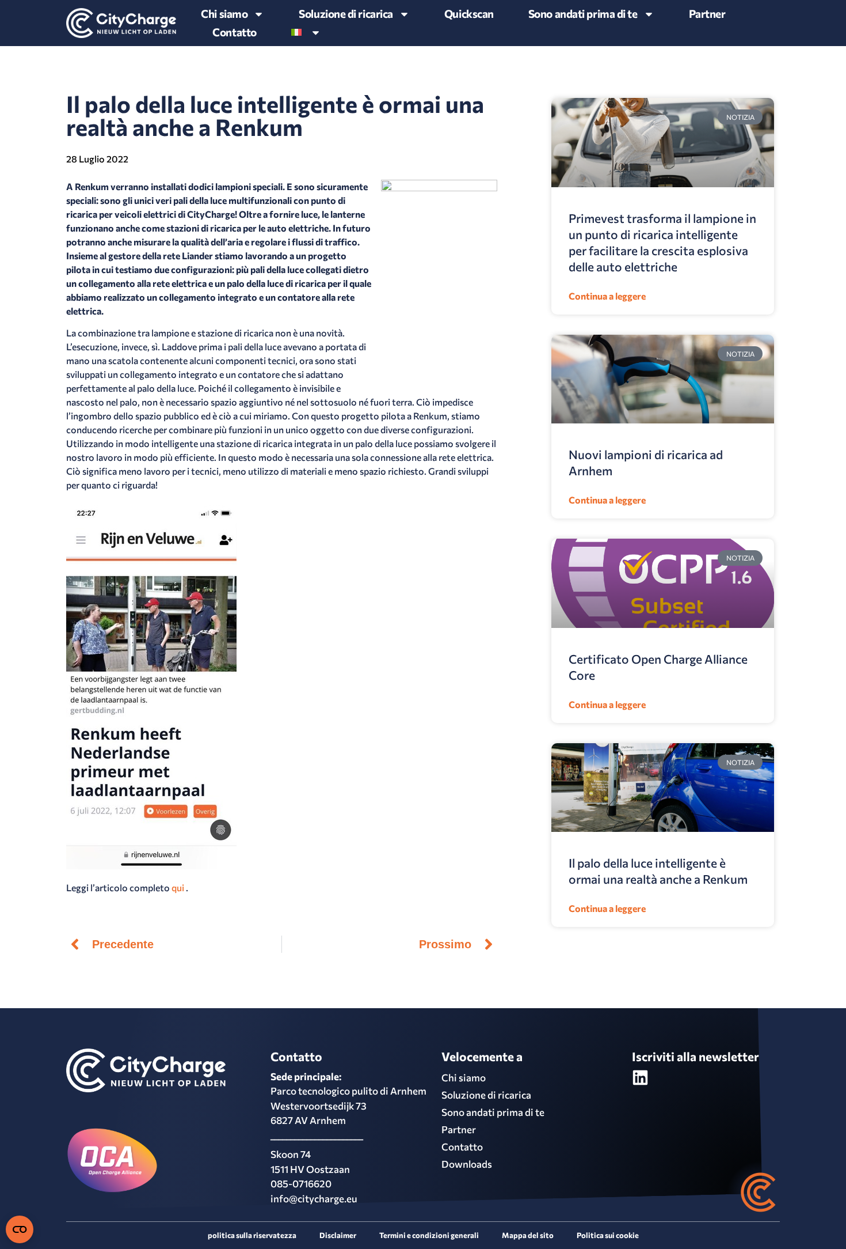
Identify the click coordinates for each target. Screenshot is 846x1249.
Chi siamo (224, 13)
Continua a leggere (607, 295)
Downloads (466, 1164)
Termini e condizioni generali (429, 1235)
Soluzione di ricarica (346, 13)
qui (178, 887)
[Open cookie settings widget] (19, 1229)
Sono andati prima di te (492, 1112)
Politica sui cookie (608, 1235)
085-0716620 (300, 1184)
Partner (707, 13)
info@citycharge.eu (313, 1199)
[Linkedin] (640, 1077)
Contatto (234, 32)
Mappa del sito (528, 1235)
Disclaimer (337, 1235)
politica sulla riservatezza (252, 1235)
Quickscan (469, 13)
